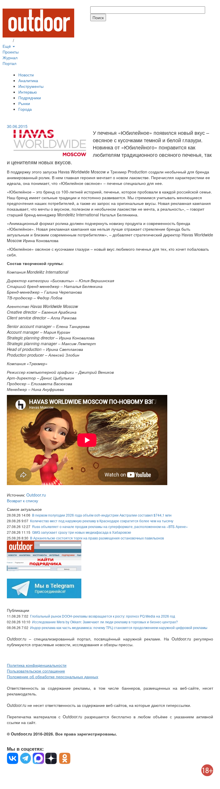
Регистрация (27, 40)
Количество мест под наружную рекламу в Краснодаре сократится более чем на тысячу (101, 520)
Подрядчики (29, 97)
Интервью (27, 92)
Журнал (10, 57)
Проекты (11, 52)
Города (25, 109)
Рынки (24, 103)
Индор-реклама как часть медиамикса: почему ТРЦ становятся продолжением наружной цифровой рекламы (118, 627)
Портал (9, 63)
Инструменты (31, 86)
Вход (7, 40)
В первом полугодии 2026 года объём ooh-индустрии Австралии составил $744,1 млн (102, 515)
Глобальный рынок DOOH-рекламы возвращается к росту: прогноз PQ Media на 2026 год (102, 616)
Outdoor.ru (36, 495)
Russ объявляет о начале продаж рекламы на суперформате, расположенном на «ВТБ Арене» (110, 526)
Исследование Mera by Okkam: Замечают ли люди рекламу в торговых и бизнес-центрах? (105, 621)
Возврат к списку (22, 500)
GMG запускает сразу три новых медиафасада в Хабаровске (81, 532)
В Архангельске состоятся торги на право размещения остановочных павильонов (97, 537)
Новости (26, 75)
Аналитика (28, 80)
